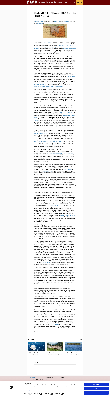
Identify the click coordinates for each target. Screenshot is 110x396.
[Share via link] (42, 331)
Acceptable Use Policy (66, 381)
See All (81, 339)
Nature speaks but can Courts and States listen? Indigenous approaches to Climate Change (55, 353)
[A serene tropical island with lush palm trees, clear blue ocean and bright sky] (73, 346)
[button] (41, 2)
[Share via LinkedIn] (40, 331)
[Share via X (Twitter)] (37, 331)
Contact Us (32, 377)
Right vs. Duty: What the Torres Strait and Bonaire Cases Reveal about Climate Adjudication (73, 353)
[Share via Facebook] (34, 331)
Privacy (62, 379)
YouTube (48, 381)
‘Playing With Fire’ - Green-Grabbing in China (36, 353)
